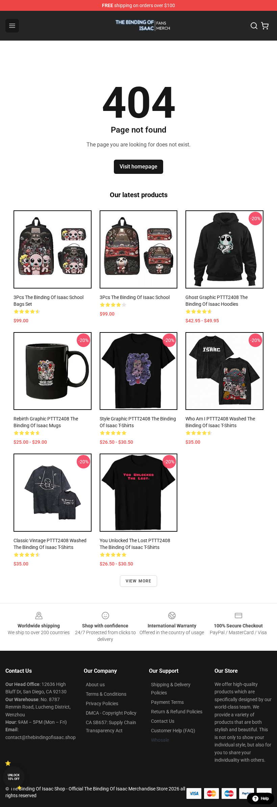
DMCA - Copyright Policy (111, 713)
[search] (254, 26)
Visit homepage (138, 166)
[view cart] (265, 26)
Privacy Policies (102, 703)
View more (139, 581)
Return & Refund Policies (176, 711)
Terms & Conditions (106, 694)
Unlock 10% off (14, 777)
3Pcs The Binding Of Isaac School (135, 297)
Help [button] (265, 798)
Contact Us (162, 721)
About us (95, 684)
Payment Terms (167, 702)
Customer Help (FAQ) (173, 730)
